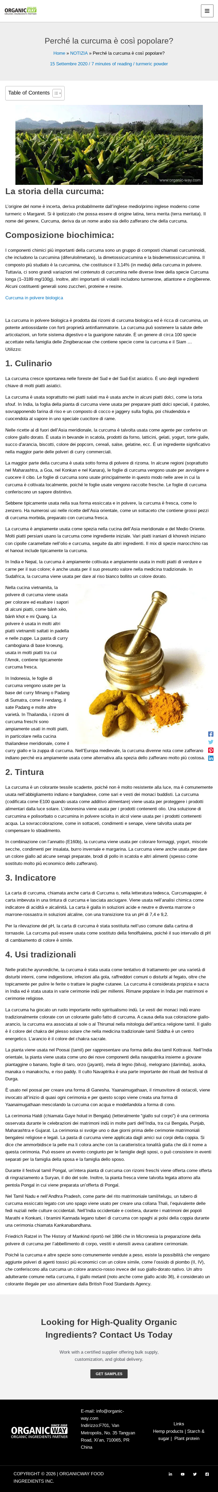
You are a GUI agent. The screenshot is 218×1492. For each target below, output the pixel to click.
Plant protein (186, 1438)
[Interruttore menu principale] (207, 11)
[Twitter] (210, 742)
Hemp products (168, 1431)
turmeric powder (152, 63)
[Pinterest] (210, 750)
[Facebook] (210, 734)
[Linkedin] (210, 758)
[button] (109, 1373)
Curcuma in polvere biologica (34, 297)
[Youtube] (183, 1474)
